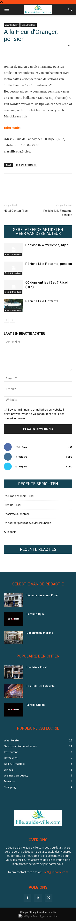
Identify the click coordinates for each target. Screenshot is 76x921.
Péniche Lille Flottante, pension (57, 213)
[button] (6, 9)
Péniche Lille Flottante (41, 301)
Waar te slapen (11, 25)
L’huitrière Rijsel (37, 667)
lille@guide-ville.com (55, 872)
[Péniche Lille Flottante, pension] (13, 268)
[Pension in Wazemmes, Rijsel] (13, 249)
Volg (69, 456)
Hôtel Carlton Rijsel (16, 210)
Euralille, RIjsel (36, 704)
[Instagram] (38, 898)
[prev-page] (6, 320)
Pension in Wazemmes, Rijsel (47, 245)
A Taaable (10, 531)
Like (70, 447)
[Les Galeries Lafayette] (13, 691)
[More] (44, 54)
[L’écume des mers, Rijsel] (13, 600)
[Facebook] (8, 54)
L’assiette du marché (17, 514)
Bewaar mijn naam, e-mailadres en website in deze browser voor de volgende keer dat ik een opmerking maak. (34, 414)
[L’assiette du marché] (13, 637)
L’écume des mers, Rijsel (19, 496)
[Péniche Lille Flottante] (13, 305)
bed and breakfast (25, 164)
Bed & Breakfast (28, 25)
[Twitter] (17, 54)
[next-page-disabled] (12, 320)
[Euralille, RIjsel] (13, 710)
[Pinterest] (26, 54)
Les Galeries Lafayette (41, 686)
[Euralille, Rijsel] (13, 619)
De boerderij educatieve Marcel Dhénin (27, 522)
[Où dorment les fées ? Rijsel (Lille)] (13, 287)
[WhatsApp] (35, 54)
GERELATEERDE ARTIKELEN (38, 230)
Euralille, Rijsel (12, 505)
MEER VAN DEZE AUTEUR (38, 233)
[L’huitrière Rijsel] (13, 672)
